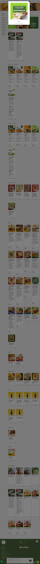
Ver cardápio (19, 21)
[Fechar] (29, 1)
